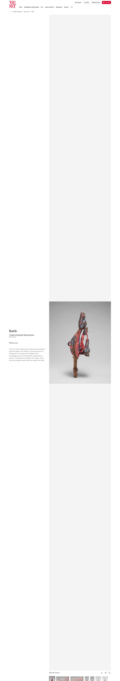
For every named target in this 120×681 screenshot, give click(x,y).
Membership (96, 2)
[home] (9, 12)
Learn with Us (49, 7)
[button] (80, 342)
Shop (66, 7)
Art (42, 7)
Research (59, 7)
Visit (20, 7)
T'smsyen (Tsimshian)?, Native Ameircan (21, 335)
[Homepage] (12, 4)
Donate (86, 2)
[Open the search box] (72, 7)
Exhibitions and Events (31, 7)
